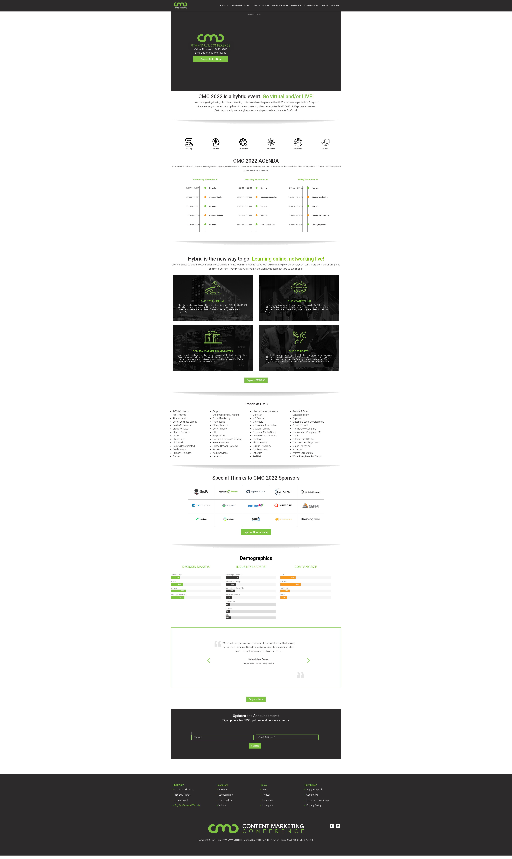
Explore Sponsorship (256, 532)
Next (297, 659)
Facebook (267, 800)
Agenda (224, 6)
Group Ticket (181, 800)
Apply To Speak (314, 789)
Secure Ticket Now (211, 59)
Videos (222, 805)
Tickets (335, 6)
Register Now (256, 699)
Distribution (271, 149)
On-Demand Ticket (241, 6)
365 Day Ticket (261, 6)
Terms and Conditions (317, 800)
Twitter (266, 794)
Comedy (325, 149)
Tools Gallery (280, 6)
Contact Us (312, 794)
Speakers (296, 6)
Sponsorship (311, 6)
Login (325, 6)
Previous (219, 659)
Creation (216, 149)
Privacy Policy (313, 805)
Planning (188, 149)
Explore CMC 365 (256, 380)
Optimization (243, 149)
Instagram (267, 805)
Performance (298, 149)
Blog (264, 789)
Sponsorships (226, 794)
